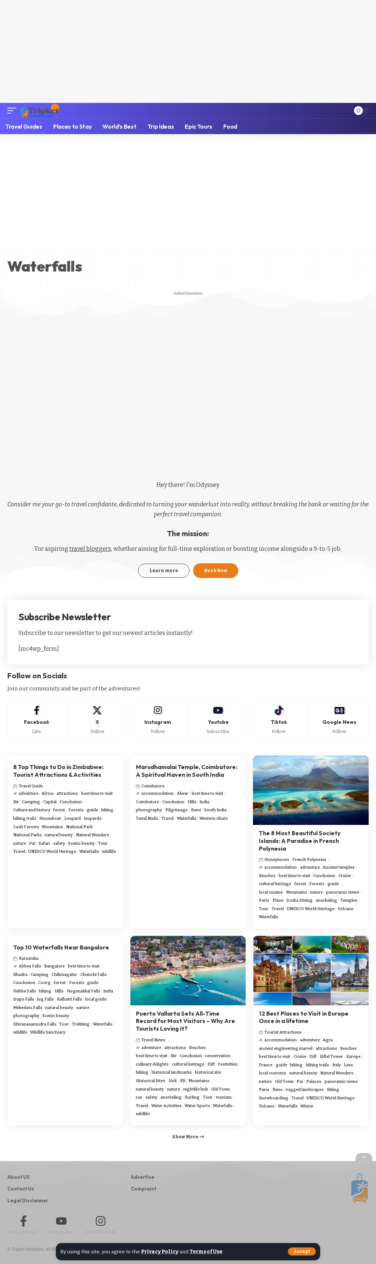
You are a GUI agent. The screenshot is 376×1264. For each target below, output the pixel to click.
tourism (224, 1097)
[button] (302, 1251)
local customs (272, 1073)
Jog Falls (45, 999)
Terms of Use (205, 1252)
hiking (107, 810)
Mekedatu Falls (27, 1007)
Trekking (81, 1024)
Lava (348, 1065)
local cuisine (271, 892)
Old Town (220, 1089)
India (204, 802)
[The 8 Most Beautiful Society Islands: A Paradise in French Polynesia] (311, 790)
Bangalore (54, 966)
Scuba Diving (299, 900)
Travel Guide (31, 786)
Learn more (163, 570)
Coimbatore (152, 786)
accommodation (157, 793)
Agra (328, 1040)
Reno (196, 810)
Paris (264, 900)
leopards (92, 818)
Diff (211, 1064)
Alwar (182, 793)
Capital (50, 802)
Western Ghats (213, 818)
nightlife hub (195, 1089)
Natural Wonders (92, 835)
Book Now (215, 570)
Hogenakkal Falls (83, 991)
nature (19, 843)
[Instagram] (158, 720)
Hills (192, 802)
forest (59, 810)
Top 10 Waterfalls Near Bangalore (61, 947)
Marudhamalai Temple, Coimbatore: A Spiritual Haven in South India (186, 770)
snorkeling (326, 900)
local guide (95, 999)
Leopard (72, 818)
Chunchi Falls (93, 974)
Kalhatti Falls (69, 999)
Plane (277, 900)
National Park (79, 827)
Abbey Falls (30, 966)
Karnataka (29, 958)
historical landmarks (172, 1072)
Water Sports (197, 1105)
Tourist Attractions (282, 1032)
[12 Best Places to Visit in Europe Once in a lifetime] (311, 970)
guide (92, 810)
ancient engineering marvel (285, 1048)
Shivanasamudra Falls (34, 1024)
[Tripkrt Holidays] (39, 110)
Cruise (345, 875)
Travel (19, 851)
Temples (348, 900)
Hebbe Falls (24, 991)
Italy (336, 1065)
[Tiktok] (278, 720)
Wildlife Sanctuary (47, 1032)
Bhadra (20, 974)
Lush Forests (26, 827)
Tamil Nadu (147, 818)
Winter (307, 1106)
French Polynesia (309, 859)
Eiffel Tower (331, 1056)
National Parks (27, 835)
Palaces (313, 1081)
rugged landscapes (304, 1089)
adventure (29, 793)
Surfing (192, 1097)
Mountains (52, 827)
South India (215, 810)
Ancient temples (338, 867)
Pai (32, 843)
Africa (47, 793)
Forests (75, 810)
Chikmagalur (64, 974)
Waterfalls (89, 851)
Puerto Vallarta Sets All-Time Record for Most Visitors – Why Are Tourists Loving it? (185, 1021)
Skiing (333, 1089)
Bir (16, 802)
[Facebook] (36, 720)
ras (139, 1097)
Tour (103, 843)
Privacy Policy (159, 1252)
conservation (218, 1055)
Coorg (44, 982)
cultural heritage (275, 883)
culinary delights (152, 1064)
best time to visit (97, 793)
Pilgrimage (176, 810)
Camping (31, 802)
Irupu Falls (23, 999)
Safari (44, 843)
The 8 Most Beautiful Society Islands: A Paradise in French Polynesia (300, 840)
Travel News (153, 1040)
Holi (173, 1080)
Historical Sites (150, 1080)
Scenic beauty (81, 843)
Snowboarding (273, 1098)
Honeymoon (276, 859)
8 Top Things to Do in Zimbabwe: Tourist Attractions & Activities (58, 770)
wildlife (109, 851)
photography (149, 810)
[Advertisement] (188, 51)
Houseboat (50, 818)
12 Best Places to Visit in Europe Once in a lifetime (303, 1017)
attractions (67, 793)
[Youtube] (218, 720)
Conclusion (71, 802)
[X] (97, 720)
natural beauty (59, 835)
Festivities (228, 1064)
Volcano (346, 908)
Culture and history (31, 810)
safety (59, 843)
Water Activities (166, 1105)
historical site (208, 1072)
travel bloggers (90, 548)
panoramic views (342, 892)
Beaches (267, 875)
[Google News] (339, 720)
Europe (353, 1056)
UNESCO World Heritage (52, 851)
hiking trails (24, 818)
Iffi (182, 1080)
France (265, 1065)
